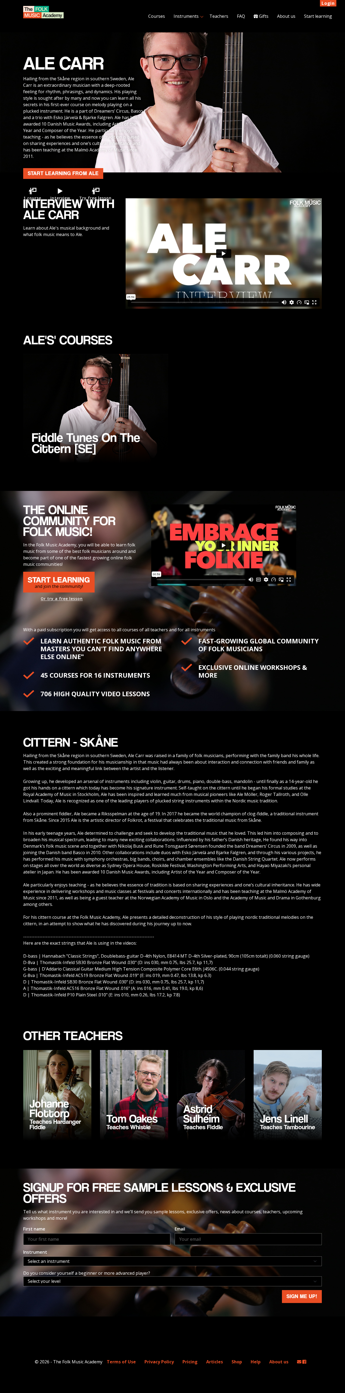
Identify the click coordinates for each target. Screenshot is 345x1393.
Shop (237, 1362)
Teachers (218, 16)
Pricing (190, 1362)
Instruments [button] (186, 16)
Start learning (318, 16)
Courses (156, 16)
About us (286, 16)
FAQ (241, 16)
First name (34, 1229)
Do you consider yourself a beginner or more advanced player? (86, 1273)
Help (256, 1362)
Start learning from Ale (63, 173)
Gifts (263, 16)
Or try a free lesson (62, 599)
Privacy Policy (159, 1362)
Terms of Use (121, 1362)
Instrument (35, 1252)
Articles (214, 1362)
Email (180, 1229)
